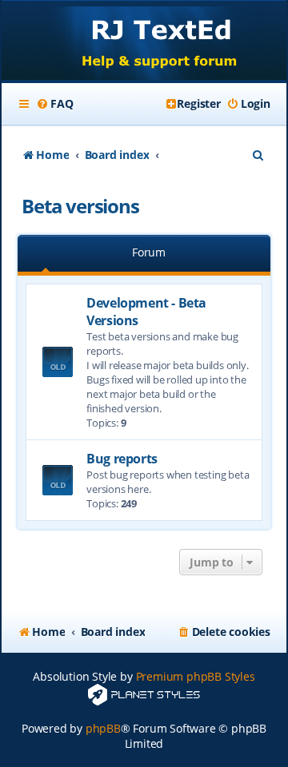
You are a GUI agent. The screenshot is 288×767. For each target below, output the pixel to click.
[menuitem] (54, 104)
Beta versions (80, 206)
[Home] (144, 42)
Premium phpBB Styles (195, 676)
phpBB (103, 728)
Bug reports (122, 458)
